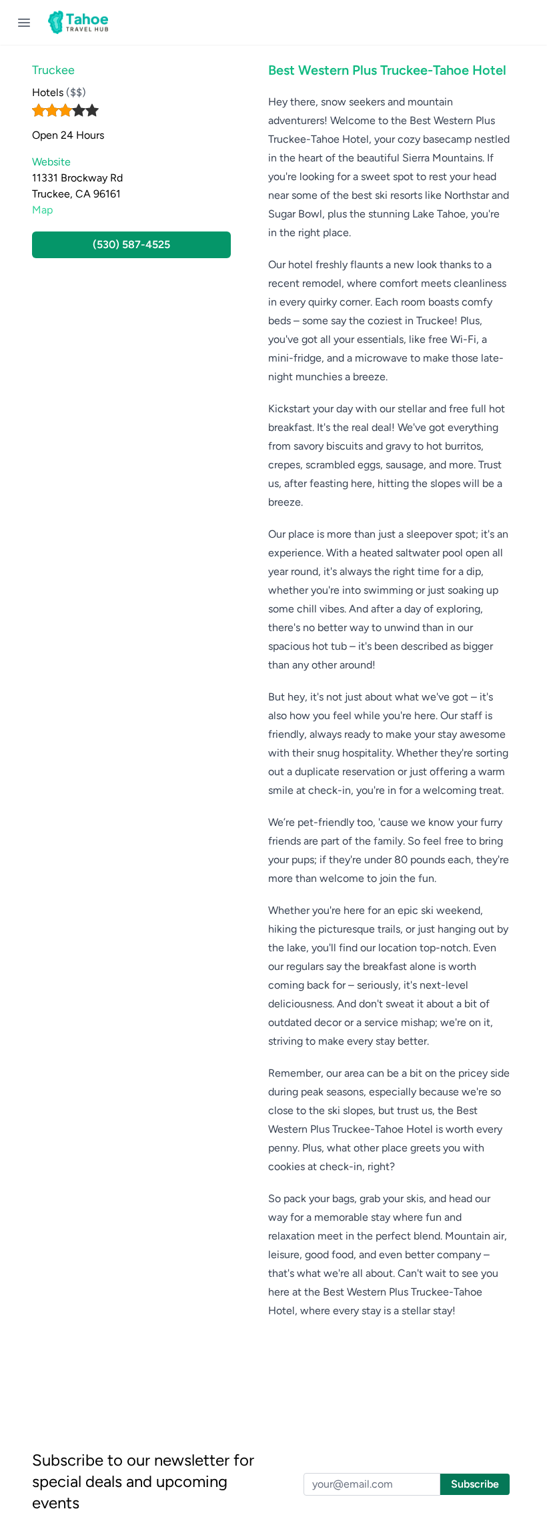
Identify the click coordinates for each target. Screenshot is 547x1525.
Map (42, 209)
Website (51, 161)
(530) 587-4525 (131, 244)
